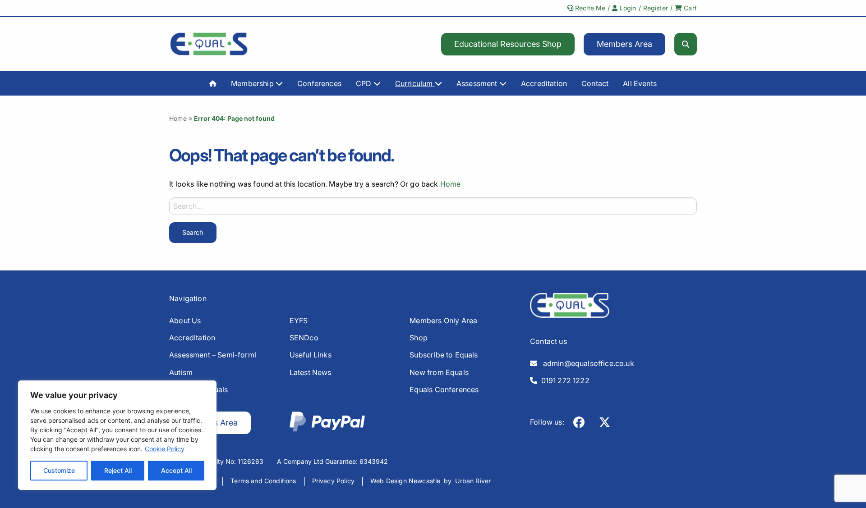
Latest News (311, 372)
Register (655, 8)
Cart (689, 8)
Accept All (176, 470)
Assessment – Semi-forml (212, 354)
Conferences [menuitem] (319, 83)
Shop (419, 337)
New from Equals (439, 372)
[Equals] (209, 44)
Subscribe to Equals (444, 354)
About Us (185, 320)
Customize (59, 470)
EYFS (299, 320)
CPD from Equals (198, 389)
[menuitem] (213, 83)
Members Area (624, 44)
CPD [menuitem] (364, 83)
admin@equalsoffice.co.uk (585, 363)
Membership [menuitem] (253, 83)
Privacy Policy (333, 481)
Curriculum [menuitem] (415, 83)
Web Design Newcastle (405, 481)
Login (627, 8)
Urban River (473, 481)
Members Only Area (443, 320)
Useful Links (311, 354)
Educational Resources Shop (508, 44)
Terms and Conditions (263, 481)
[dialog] (117, 435)
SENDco (304, 337)
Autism (181, 372)
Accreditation (192, 337)
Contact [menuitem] (594, 83)
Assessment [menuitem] (477, 83)
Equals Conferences (444, 389)
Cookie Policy (164, 449)
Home (178, 118)
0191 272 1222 (563, 380)
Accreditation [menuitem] (544, 83)
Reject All (118, 470)
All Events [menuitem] (640, 83)
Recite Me (589, 8)
